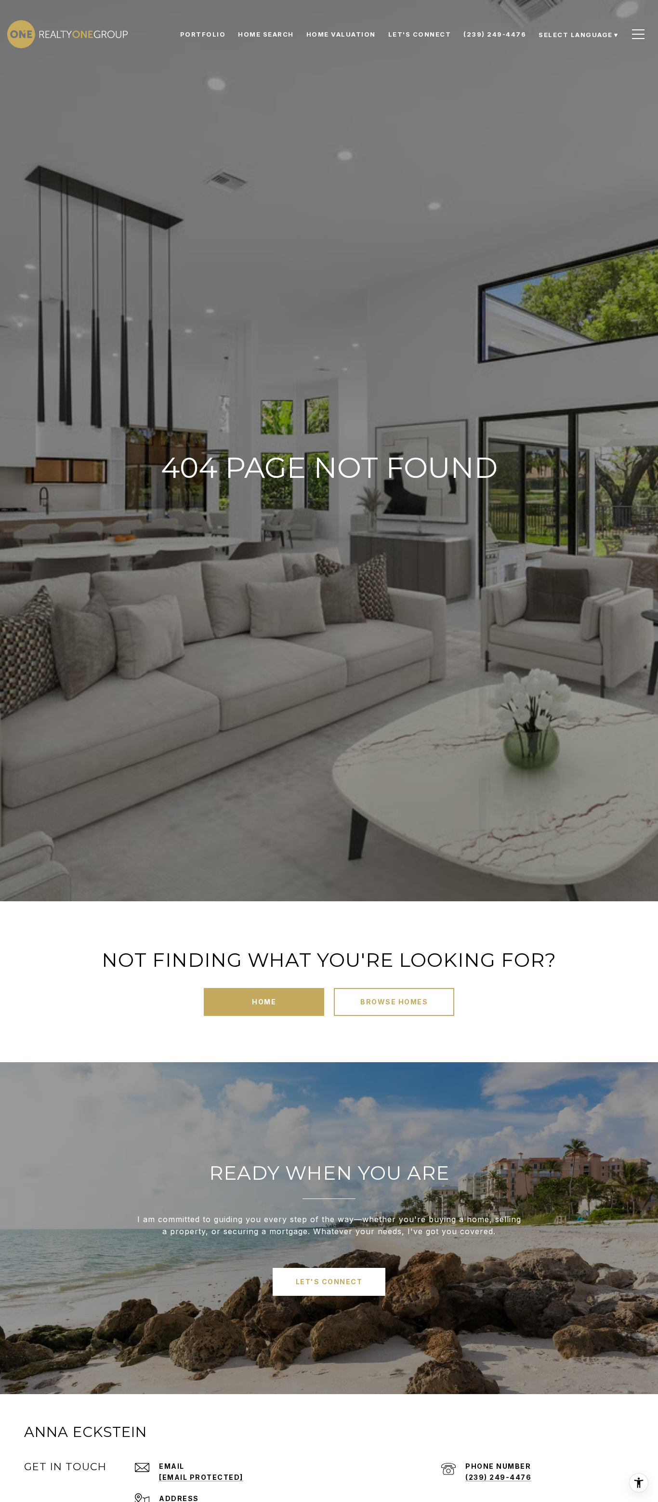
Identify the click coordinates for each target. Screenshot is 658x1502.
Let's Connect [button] (329, 1282)
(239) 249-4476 (498, 1477)
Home (264, 1002)
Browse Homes (394, 1002)
